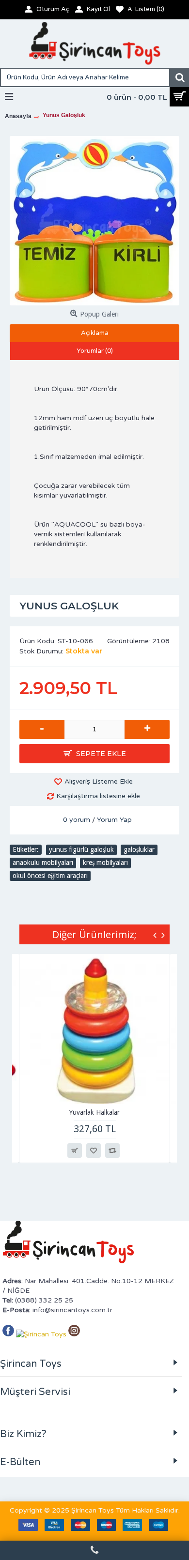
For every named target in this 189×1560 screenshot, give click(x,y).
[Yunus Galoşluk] (94, 220)
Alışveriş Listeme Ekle (98, 781)
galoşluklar (139, 849)
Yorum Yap (114, 820)
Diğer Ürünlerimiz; (94, 934)
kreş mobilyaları (105, 862)
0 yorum (76, 820)
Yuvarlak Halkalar (94, 1112)
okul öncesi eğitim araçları (50, 875)
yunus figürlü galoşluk (81, 849)
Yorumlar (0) (95, 351)
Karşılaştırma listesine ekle (98, 796)
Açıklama (95, 333)
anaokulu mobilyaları (43, 862)
